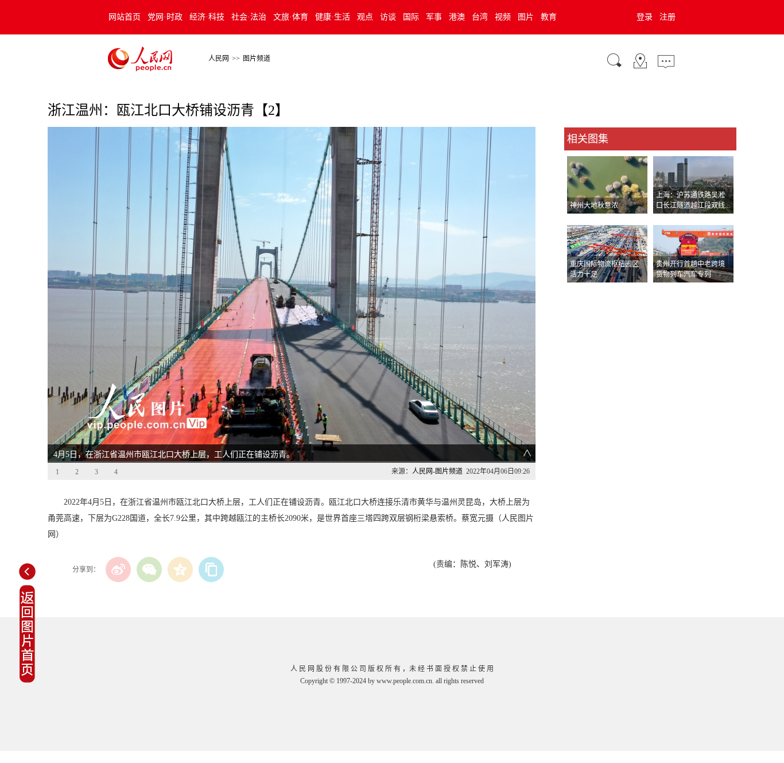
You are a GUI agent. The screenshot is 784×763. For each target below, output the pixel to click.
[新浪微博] (118, 569)
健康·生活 (332, 17)
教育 (549, 17)
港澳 (457, 17)
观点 (365, 17)
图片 (526, 17)
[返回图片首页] (27, 680)
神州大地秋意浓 (594, 206)
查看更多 (580, 294)
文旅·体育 (290, 17)
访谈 (388, 17)
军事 (434, 17)
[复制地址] (211, 569)
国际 (411, 17)
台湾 (480, 17)
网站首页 (124, 17)
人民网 (218, 59)
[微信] (149, 569)
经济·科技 (206, 17)
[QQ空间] (180, 569)
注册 (667, 17)
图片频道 (256, 59)
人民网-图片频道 (437, 471)
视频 (503, 17)
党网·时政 (165, 17)
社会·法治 (248, 17)
